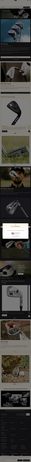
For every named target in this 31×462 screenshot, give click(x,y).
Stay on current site (15, 236)
